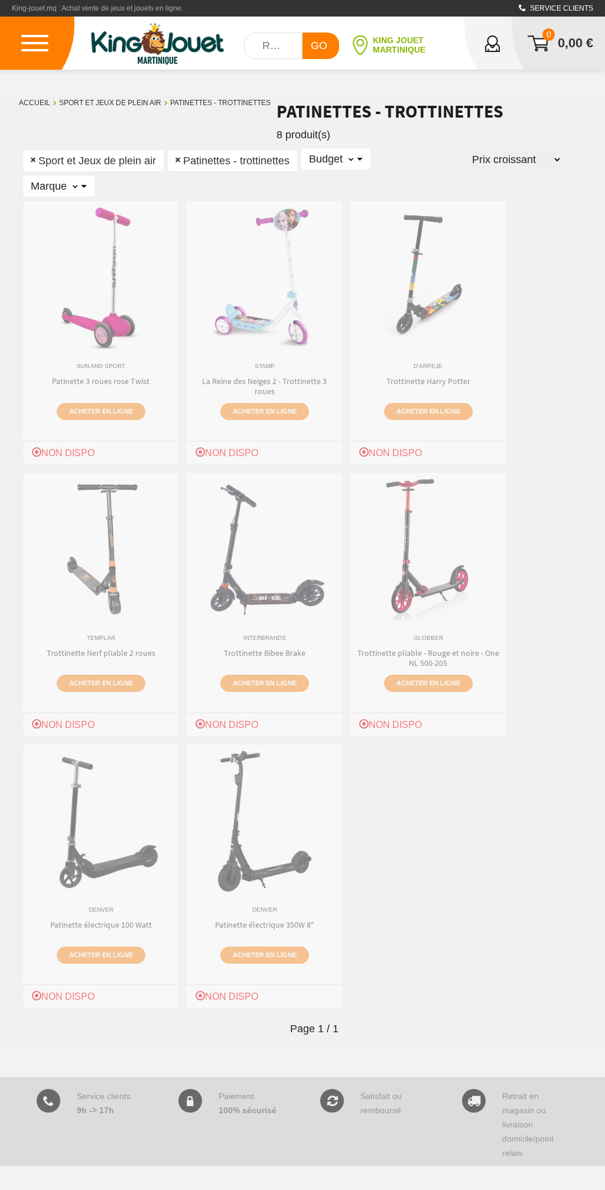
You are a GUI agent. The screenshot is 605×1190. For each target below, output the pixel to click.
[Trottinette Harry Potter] (428, 278)
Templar (101, 638)
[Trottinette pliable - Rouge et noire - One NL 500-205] (428, 549)
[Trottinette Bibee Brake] (265, 549)
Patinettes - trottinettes (220, 103)
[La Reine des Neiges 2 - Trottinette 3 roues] (264, 278)
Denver (101, 909)
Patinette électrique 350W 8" (264, 924)
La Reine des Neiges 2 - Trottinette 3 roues (264, 386)
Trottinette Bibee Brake (264, 653)
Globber (428, 638)
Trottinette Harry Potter (428, 381)
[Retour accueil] (157, 43)
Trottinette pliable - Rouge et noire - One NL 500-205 (428, 658)
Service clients (560, 8)
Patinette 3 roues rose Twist (100, 381)
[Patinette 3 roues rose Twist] (101, 278)
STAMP (265, 366)
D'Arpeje (428, 366)
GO (319, 45)
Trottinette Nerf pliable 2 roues (101, 653)
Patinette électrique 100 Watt (101, 924)
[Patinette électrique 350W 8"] (265, 821)
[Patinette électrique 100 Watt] (101, 821)
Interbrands (264, 638)
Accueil (34, 103)
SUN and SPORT (101, 366)
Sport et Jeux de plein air (110, 103)
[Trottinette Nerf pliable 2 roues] (101, 549)
